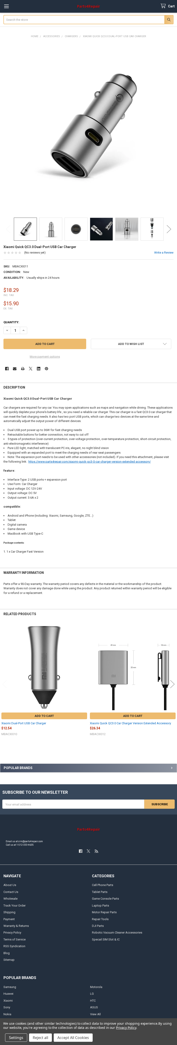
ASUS (94, 1007)
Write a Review (164, 252)
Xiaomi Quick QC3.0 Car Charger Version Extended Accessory (130, 723)
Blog (6, 953)
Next (169, 229)
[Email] (14, 368)
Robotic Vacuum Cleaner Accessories (117, 932)
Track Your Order (14, 905)
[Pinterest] (46, 368)
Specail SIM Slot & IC (106, 939)
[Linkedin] (38, 368)
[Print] (22, 368)
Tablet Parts (99, 892)
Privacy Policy (12, 932)
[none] (88, 127)
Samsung (9, 987)
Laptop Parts (100, 905)
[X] (30, 368)
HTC (93, 1000)
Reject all (40, 1037)
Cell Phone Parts (102, 885)
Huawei (8, 993)
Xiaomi (8, 1000)
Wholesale (10, 898)
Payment (9, 919)
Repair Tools (100, 919)
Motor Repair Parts (104, 912)
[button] (131, 344)
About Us (9, 885)
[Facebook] (6, 368)
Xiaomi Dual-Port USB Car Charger (23, 723)
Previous (8, 229)
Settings (16, 1037)
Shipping (9, 912)
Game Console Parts (105, 898)
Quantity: (11, 322)
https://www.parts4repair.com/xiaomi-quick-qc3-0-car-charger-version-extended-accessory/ (89, 461)
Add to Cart (44, 716)
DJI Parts (98, 926)
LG (92, 993)
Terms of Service (14, 939)
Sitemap (9, 959)
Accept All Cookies (73, 1037)
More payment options (45, 356)
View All (95, 1014)
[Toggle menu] (6, 6)
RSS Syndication (14, 946)
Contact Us (10, 892)
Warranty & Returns (16, 926)
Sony (6, 1007)
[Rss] (96, 851)
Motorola (96, 987)
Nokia (7, 1014)
